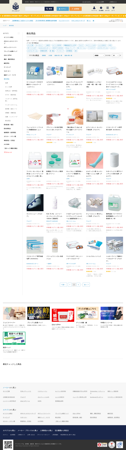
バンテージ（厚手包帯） (11, 100)
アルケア (81, 45)
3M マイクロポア (31, 48)
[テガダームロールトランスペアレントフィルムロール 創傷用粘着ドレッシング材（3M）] (74, 213)
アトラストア (60, 51)
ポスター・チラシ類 (10, 136)
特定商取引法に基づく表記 (68, 434)
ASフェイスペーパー (10, 47)
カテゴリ (107, 10)
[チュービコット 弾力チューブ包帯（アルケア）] (94, 213)
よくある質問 (100, 1)
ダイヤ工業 (30, 45)
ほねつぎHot (8, 55)
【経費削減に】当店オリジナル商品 (22, 20)
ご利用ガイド (113, 1)
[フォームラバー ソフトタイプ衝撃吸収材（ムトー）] (35, 124)
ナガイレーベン (42, 391)
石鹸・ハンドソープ (11, 117)
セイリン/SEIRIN (56, 45)
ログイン (5, 434)
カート (113, 10)
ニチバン (113, 48)
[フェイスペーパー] (14, 319)
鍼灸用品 (6, 63)
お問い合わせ (31, 434)
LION (109, 45)
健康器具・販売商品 (10, 132)
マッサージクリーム (11, 105)
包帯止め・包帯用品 (11, 91)
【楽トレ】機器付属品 (10, 148)
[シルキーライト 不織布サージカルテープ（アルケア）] (114, 254)
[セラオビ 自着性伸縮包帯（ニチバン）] (54, 78)
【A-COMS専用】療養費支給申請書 (46, 20)
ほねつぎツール (25, 401)
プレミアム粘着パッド (10, 51)
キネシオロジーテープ (78, 20)
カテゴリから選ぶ (9, 430)
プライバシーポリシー (43, 434)
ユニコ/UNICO (102, 45)
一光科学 (47, 45)
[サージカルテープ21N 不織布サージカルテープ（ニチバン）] (35, 78)
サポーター (7, 71)
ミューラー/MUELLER (80, 397)
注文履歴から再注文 (62, 430)
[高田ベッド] (14, 343)
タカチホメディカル (32, 51)
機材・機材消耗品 (9, 59)
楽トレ (89, 20)
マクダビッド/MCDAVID (115, 397)
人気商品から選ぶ (46, 430)
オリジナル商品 (8, 37)
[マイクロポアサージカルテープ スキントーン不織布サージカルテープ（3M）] (114, 83)
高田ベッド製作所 (113, 391)
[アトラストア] (15, 7)
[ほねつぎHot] (63, 320)
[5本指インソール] (112, 318)
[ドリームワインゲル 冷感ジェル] (54, 253)
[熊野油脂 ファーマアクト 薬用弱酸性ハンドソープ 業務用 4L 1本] (114, 213)
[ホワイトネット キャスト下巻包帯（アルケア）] (94, 125)
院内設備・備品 (8, 124)
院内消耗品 (7, 128)
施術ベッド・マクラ (10, 75)
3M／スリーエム (81, 48)
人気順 (50, 55)
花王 (76, 51)
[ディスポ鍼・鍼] (87, 318)
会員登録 (76, 9)
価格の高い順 (68, 55)
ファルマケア (91, 48)
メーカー (6, 387)
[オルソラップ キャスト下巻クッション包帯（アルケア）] (74, 80)
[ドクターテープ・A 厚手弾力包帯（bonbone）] (114, 124)
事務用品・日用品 (9, 140)
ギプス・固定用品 (10, 95)
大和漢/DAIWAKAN (9, 397)
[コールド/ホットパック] (94, 257)
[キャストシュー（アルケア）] (35, 210)
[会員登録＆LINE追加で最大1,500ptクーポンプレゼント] (63, 16)
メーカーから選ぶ (28, 430)
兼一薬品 (52, 51)
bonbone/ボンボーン (44, 48)
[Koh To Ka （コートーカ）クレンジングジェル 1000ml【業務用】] (54, 213)
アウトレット (8, 152)
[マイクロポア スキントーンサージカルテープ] (74, 253)
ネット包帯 (8, 87)
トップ (4, 25)
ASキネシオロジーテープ (11, 42)
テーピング (7, 67)
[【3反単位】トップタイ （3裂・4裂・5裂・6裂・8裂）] (94, 81)
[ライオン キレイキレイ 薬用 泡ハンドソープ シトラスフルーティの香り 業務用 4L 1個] (35, 171)
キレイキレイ (39, 45)
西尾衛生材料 (43, 51)
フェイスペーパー (64, 20)
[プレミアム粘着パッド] (38, 317)
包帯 (6, 83)
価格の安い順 (58, 55)
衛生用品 (11, 25)
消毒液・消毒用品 (10, 113)
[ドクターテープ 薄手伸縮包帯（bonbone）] (35, 253)
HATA (39, 401)
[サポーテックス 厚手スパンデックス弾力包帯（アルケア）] (114, 168)
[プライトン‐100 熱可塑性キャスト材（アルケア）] (54, 125)
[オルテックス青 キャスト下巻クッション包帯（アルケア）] (94, 168)
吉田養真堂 (69, 51)
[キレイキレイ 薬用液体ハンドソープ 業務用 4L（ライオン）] (74, 171)
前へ (64, 285)
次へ (85, 285)
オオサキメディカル (103, 48)
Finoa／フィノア (70, 48)
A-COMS (6, 144)
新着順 (44, 55)
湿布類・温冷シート (11, 109)
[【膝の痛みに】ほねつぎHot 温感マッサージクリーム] (74, 128)
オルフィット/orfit (91, 45)
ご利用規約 (55, 434)
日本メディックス (25, 391)
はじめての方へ (86, 1)
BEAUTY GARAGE (58, 48)
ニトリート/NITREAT (9, 401)
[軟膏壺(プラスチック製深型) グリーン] (54, 170)
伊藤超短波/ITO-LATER (70, 45)
